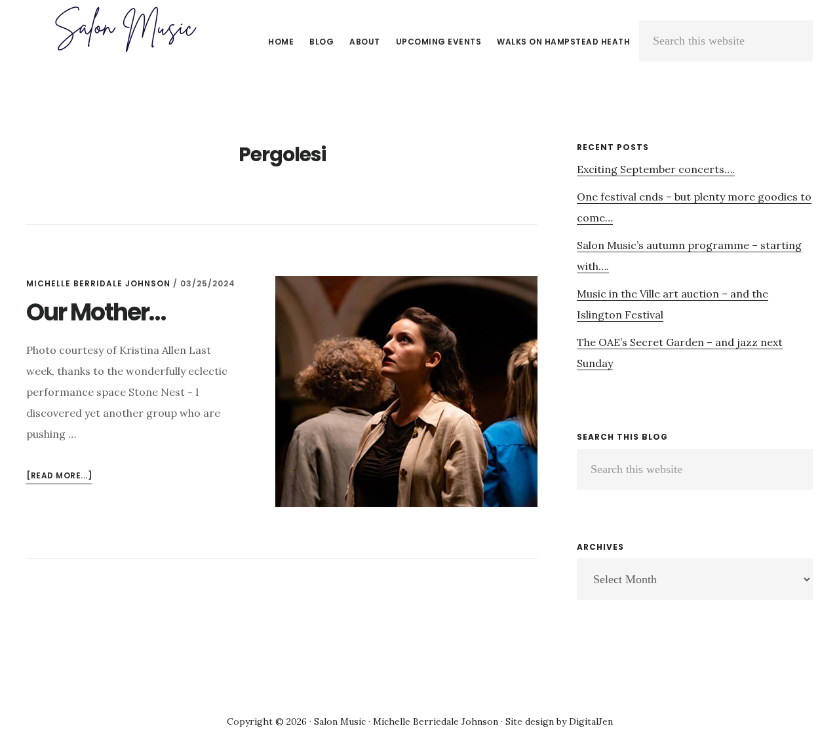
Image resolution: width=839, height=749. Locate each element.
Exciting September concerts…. (656, 169)
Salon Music (124, 29)
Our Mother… (95, 312)
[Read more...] (59, 476)
